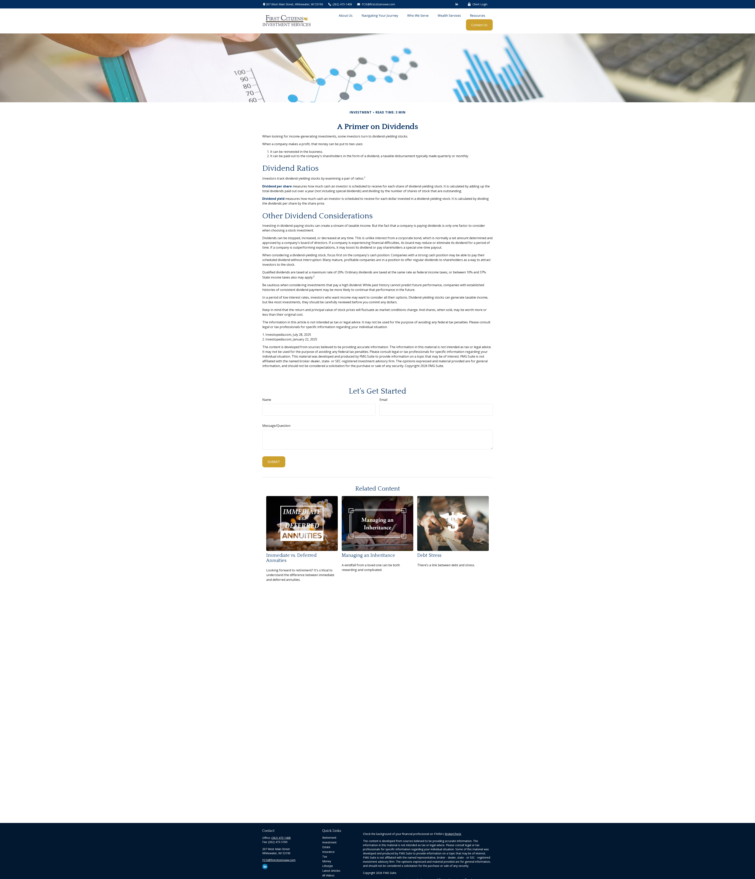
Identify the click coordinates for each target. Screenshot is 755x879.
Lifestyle (327, 866)
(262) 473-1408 (342, 4)
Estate (326, 847)
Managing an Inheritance (368, 555)
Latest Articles (331, 871)
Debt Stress (429, 555)
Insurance (328, 852)
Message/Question (276, 425)
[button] (345, 15)
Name (266, 400)
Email (383, 400)
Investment (329, 842)
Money (326, 861)
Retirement (329, 837)
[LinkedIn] (456, 4)
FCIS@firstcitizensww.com (378, 4)
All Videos (328, 875)
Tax (324, 856)
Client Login (479, 4)
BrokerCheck (453, 834)
